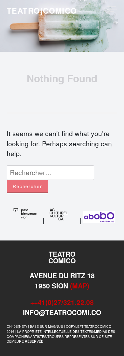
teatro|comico (42, 10)
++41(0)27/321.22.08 (62, 302)
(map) (79, 285)
